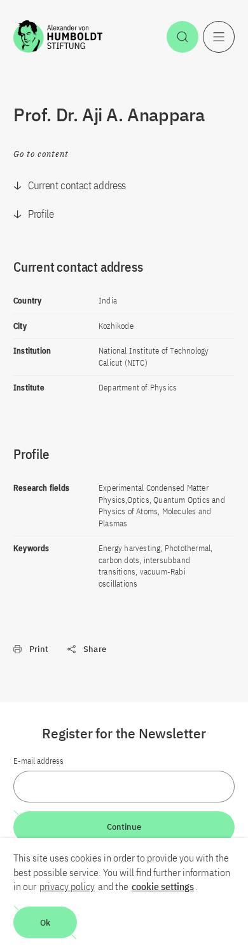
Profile (41, 214)
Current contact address (77, 185)
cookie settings (163, 886)
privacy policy (67, 886)
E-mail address (38, 760)
